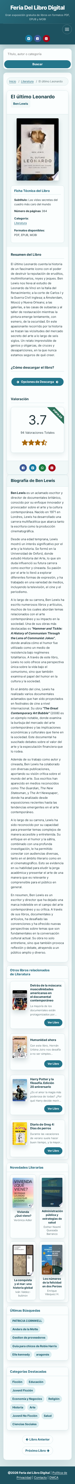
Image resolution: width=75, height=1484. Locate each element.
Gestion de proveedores (28, 1337)
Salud (48, 1415)
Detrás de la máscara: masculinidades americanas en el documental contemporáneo (46, 992)
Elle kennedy (21, 1354)
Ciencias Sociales (24, 1424)
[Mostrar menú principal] (67, 29)
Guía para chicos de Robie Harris (34, 1346)
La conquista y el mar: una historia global (23, 1283)
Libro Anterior (39, 1439)
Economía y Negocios (27, 1398)
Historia (17, 1407)
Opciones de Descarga (37, 382)
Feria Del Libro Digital (37, 7)
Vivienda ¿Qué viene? (23, 1213)
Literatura (27, 81)
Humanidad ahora (43, 1040)
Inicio (12, 81)
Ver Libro (53, 1022)
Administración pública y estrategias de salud (52, 1216)
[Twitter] (28, 38)
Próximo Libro (35, 1450)
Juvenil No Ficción (24, 1415)
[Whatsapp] (42, 467)
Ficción (17, 1381)
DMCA (53, 1477)
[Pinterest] (46, 38)
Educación (36, 1381)
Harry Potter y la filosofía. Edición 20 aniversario (42, 1083)
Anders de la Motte (25, 1329)
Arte (32, 1407)
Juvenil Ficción (22, 1390)
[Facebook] (37, 38)
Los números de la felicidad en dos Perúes (52, 1282)
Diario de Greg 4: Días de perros (42, 1126)
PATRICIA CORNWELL (27, 1320)
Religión (54, 1398)
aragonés (42, 1354)
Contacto (40, 1477)
